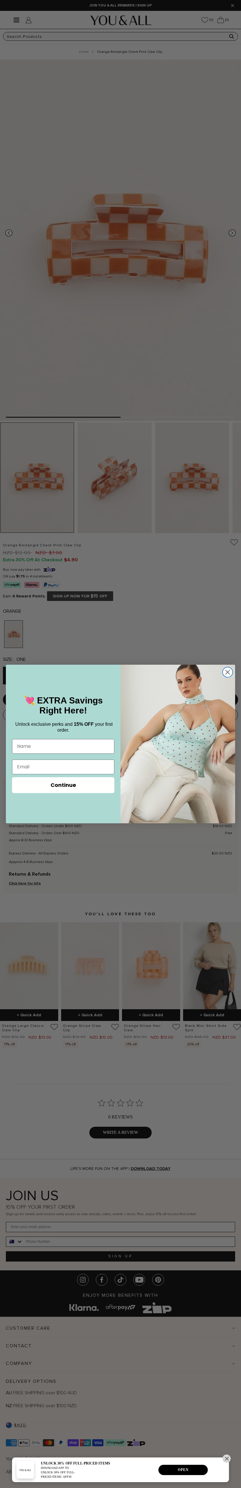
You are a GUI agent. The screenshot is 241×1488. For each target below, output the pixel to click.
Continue (63, 785)
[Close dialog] (227, 672)
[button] (226, 1459)
